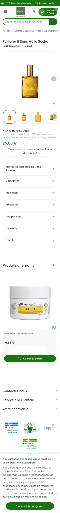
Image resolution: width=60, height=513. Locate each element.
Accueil (6, 30)
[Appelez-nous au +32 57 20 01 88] (34, 12)
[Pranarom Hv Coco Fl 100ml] (30, 303)
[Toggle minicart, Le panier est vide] (42, 12)
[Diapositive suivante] (53, 265)
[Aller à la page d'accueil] (20, 12)
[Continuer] (53, 78)
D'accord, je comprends (30, 506)
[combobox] (26, 21)
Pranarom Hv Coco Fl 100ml (18, 333)
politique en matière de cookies (29, 496)
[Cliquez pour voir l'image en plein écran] (30, 79)
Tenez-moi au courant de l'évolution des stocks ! (30, 151)
